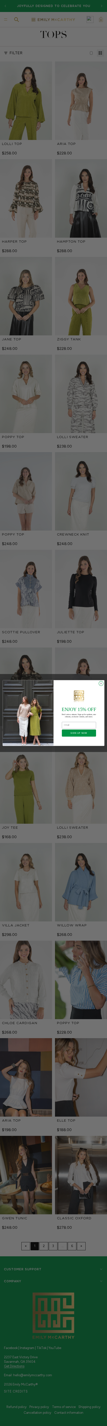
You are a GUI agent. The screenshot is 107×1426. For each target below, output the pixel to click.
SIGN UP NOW (79, 732)
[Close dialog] (101, 683)
